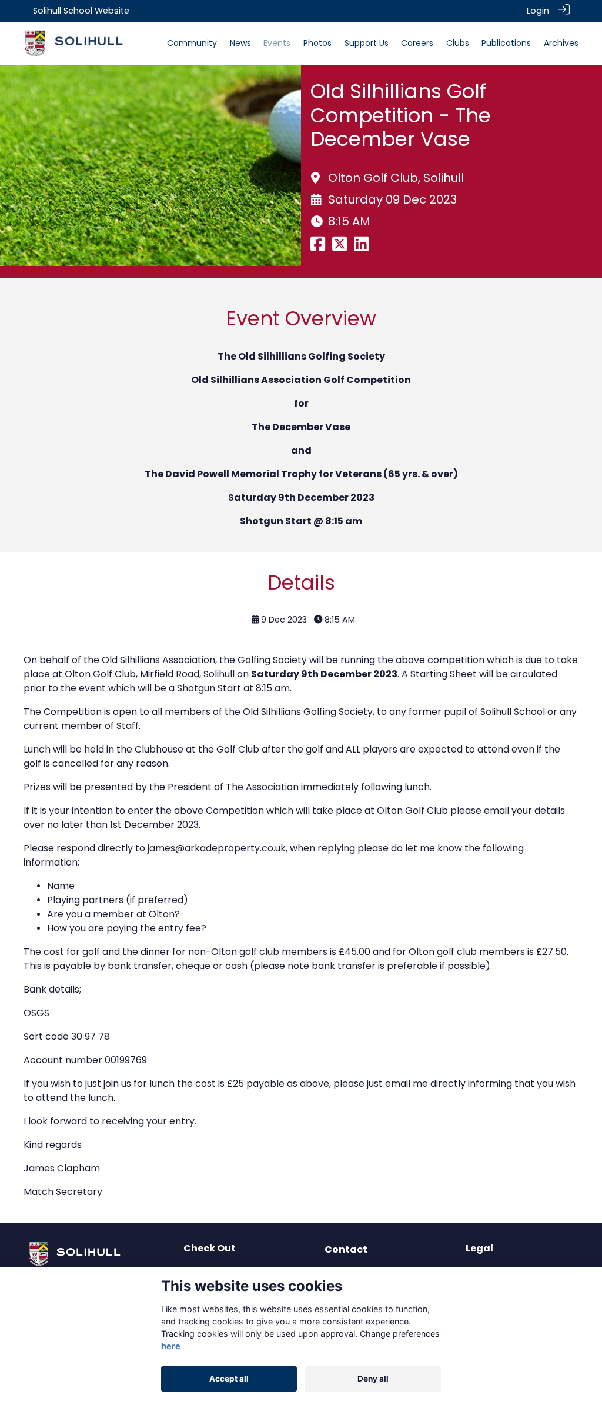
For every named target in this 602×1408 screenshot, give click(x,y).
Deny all (373, 1378)
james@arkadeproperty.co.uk (217, 848)
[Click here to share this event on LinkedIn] (361, 247)
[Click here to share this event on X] (339, 247)
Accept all (229, 1378)
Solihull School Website (81, 10)
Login (538, 10)
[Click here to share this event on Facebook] (317, 247)
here (170, 1346)
